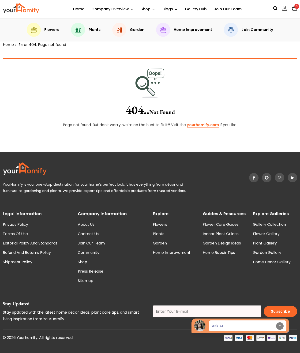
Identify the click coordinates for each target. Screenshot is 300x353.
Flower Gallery (266, 234)
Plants (95, 29)
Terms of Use (15, 234)
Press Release (90, 271)
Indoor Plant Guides (221, 234)
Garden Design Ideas (222, 243)
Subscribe (280, 311)
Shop (145, 9)
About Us (86, 224)
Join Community (257, 29)
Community (88, 252)
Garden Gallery (267, 252)
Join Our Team (228, 9)
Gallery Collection (269, 224)
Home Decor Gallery (272, 262)
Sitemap (85, 280)
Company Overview (110, 9)
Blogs (167, 9)
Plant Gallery (265, 243)
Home (78, 9)
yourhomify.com (203, 125)
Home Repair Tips (219, 252)
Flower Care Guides (221, 224)
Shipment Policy (17, 262)
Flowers (51, 29)
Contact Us (88, 234)
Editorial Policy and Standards (30, 243)
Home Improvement (193, 29)
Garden (137, 29)
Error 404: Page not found (42, 44)
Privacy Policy (15, 224)
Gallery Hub (196, 9)
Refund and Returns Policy (27, 252)
